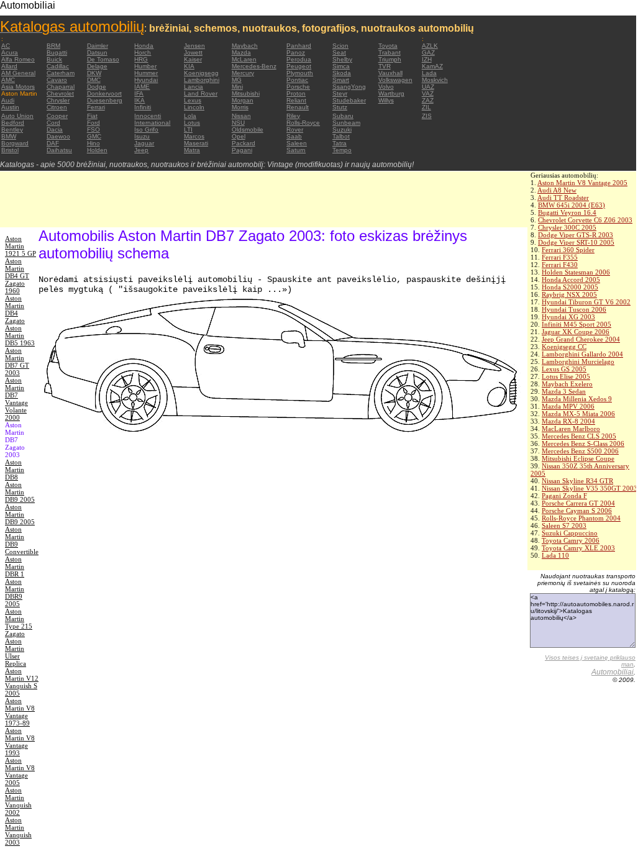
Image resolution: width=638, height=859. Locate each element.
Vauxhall (390, 73)
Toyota (388, 45)
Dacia (55, 129)
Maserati (196, 143)
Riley (293, 115)
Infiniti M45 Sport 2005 (576, 324)
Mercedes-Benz (254, 66)
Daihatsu (59, 150)
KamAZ (432, 66)
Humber (145, 66)
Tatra (339, 143)
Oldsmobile (247, 129)
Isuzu (142, 136)
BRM (53, 45)
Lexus (192, 100)
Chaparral (61, 86)
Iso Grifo (146, 129)
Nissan (241, 115)
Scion (340, 45)
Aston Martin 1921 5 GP (20, 246)
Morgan (242, 100)
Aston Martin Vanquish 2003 (18, 831)
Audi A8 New (556, 190)
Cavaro (57, 79)
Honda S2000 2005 (570, 287)
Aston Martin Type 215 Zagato (18, 622)
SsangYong (349, 86)
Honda (143, 45)
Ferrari (96, 107)
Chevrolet (60, 93)
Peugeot (298, 66)
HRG (141, 59)
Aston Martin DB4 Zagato (15, 309)
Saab (294, 136)
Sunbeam (346, 122)
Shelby (342, 59)
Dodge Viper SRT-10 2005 (576, 242)
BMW (8, 136)
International (152, 122)
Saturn (296, 150)
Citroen (57, 107)
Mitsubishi (246, 93)
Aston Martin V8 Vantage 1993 (20, 742)
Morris (240, 107)
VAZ (428, 93)
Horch (142, 52)
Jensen (194, 45)
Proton (296, 93)
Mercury (243, 73)
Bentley (12, 129)
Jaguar (144, 143)
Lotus (192, 122)
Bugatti (57, 52)
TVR (384, 66)
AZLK (430, 45)
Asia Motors (18, 86)
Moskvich (435, 79)
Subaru (342, 115)
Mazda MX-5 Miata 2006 (578, 413)
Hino (93, 143)
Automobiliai (612, 672)
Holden (97, 150)
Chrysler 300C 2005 (567, 227)
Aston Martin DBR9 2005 (14, 592)
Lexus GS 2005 (564, 369)
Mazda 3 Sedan (564, 391)
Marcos (194, 136)
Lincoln (194, 107)
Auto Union (17, 115)
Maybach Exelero (567, 384)
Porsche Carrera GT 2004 (578, 503)
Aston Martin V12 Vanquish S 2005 (22, 682)
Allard (9, 66)
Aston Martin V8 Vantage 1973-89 (20, 712)
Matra (192, 150)
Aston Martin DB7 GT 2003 (17, 361)
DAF (53, 143)
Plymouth (299, 73)
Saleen (296, 143)
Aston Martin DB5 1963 (20, 335)
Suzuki (342, 129)
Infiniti (142, 107)
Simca (341, 66)
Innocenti (147, 115)
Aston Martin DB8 (14, 469)
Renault (297, 107)
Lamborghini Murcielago (578, 361)
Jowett (193, 52)
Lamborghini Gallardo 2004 (582, 354)
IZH (427, 59)
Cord (53, 122)
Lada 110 (555, 555)
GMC (94, 136)
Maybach (245, 45)
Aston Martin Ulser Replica (15, 652)
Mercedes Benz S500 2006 (580, 451)
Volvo (386, 86)
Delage (97, 66)
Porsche (298, 86)
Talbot (341, 136)
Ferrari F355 (560, 257)
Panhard (298, 45)
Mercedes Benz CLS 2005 (579, 436)
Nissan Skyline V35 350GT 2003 (589, 488)
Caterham (61, 73)
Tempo (342, 150)
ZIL (426, 107)
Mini (237, 86)
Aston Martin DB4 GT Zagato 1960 (17, 275)
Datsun (97, 52)
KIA (189, 66)
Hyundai (146, 79)
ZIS (427, 115)
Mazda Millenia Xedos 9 (577, 398)
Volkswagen (395, 79)
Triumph (389, 59)
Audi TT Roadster (563, 197)
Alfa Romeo (18, 59)
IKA (139, 100)
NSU (238, 122)
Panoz (295, 52)
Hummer (146, 73)
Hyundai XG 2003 (568, 316)
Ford (93, 122)
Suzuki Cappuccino (570, 533)
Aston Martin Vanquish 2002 (18, 801)
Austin (10, 107)
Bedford (12, 122)
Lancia (193, 86)
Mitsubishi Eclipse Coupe (578, 458)
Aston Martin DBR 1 (14, 566)
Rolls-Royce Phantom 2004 (581, 518)
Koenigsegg (201, 73)
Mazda (241, 52)
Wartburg (391, 93)
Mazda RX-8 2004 (568, 421)
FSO (93, 129)
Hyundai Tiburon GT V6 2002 (586, 302)
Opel (238, 136)
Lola (190, 115)
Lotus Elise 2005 (566, 376)
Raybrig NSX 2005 (569, 294)
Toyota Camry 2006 (570, 540)
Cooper (57, 115)
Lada (429, 73)
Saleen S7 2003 (564, 525)
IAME (142, 86)
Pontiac (297, 79)
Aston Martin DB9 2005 (20, 492)
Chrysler (58, 100)
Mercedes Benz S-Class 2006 (583, 443)
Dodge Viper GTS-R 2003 (575, 235)
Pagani (242, 150)
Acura (9, 52)
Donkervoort (104, 93)
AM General (18, 73)
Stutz (339, 107)
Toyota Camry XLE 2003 (578, 548)
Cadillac (58, 66)
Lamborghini (201, 79)
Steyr (339, 93)
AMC (8, 79)
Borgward (15, 143)
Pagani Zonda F (564, 495)
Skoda (341, 73)
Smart (340, 79)
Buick (54, 59)
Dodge (96, 86)
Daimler (97, 45)
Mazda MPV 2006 (568, 406)
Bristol (10, 150)
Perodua (298, 59)
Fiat (92, 115)
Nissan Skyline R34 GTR (577, 480)
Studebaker (349, 100)
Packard (243, 143)
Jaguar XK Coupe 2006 (575, 331)
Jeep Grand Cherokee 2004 (581, 339)
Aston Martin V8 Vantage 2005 (582, 182)
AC (5, 45)
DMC (94, 79)
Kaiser (193, 59)
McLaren (244, 59)
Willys (386, 100)
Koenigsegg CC (564, 346)
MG (237, 79)
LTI (188, 129)
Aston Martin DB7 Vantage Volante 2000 (16, 398)
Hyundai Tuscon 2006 (574, 309)
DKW (94, 73)
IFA (139, 93)
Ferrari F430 (560, 264)
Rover (294, 129)
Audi (7, 100)
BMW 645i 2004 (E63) (571, 205)
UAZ (428, 86)
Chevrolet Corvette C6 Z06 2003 (585, 220)
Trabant (389, 52)
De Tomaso (103, 59)
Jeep (141, 150)
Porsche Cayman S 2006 (577, 510)
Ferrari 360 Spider (568, 249)
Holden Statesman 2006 (576, 272)
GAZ (428, 52)
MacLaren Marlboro (571, 428)
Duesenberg (104, 100)
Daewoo (58, 136)
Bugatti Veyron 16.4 (567, 212)
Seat (339, 52)
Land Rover (200, 93)
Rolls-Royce (303, 122)
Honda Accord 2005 (571, 279)
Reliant (296, 100)
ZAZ (428, 100)
